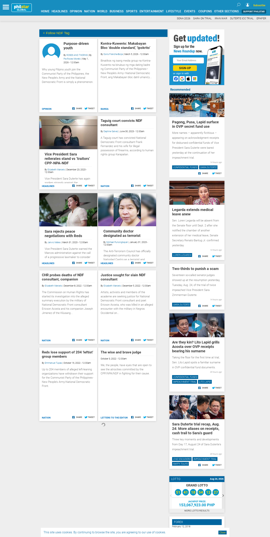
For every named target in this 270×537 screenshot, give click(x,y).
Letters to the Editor (114, 417)
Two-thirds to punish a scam (195, 268)
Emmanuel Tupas (53, 363)
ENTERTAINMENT (152, 11)
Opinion (46, 109)
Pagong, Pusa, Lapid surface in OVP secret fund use (195, 124)
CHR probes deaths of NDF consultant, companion (63, 277)
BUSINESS (117, 11)
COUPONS (205, 11)
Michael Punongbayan (117, 242)
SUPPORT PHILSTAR (254, 11)
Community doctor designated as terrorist (122, 233)
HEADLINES (60, 11)
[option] (196, 495)
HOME (45, 11)
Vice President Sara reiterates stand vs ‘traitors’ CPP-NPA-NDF (67, 158)
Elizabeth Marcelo (56, 169)
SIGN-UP (185, 68)
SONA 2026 (183, 18)
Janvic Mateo (54, 242)
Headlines (48, 186)
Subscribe (259, 5)
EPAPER (261, 18)
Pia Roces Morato (72, 59)
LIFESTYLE (173, 11)
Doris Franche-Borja (113, 54)
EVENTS (189, 11)
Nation (105, 186)
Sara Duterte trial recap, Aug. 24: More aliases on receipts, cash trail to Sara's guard (196, 428)
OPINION (76, 11)
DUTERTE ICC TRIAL (241, 18)
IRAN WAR (221, 18)
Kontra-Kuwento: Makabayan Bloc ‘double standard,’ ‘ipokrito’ (125, 45)
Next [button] (223, 495)
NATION (89, 11)
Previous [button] (170, 495)
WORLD (102, 11)
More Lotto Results (196, 510)
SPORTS (132, 11)
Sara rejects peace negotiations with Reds (63, 233)
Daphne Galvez (111, 131)
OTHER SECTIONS (226, 11)
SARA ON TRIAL (202, 18)
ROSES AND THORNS (77, 55)
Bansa (105, 109)
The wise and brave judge (121, 352)
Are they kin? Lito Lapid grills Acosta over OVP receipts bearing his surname (195, 346)
